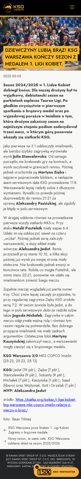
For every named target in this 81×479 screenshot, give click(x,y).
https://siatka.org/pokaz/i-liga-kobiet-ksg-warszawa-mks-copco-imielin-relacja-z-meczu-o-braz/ (39, 405)
